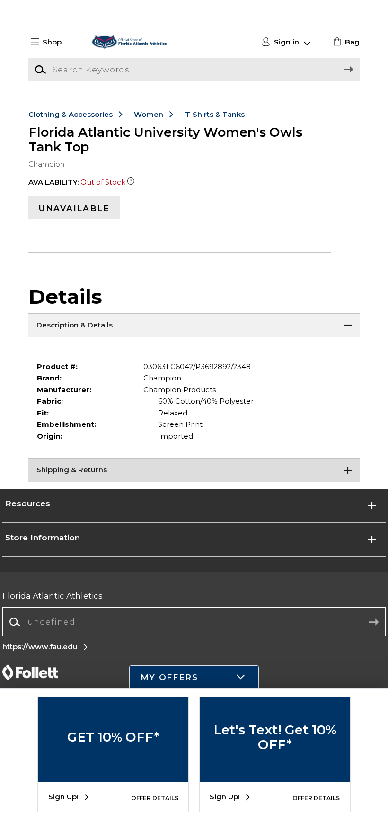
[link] (345, 42)
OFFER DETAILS (154, 798)
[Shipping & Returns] (194, 470)
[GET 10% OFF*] (113, 774)
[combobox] (193, 622)
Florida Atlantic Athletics (52, 595)
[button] (50, 42)
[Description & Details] (194, 325)
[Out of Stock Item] (130, 182)
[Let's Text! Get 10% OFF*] (275, 774)
